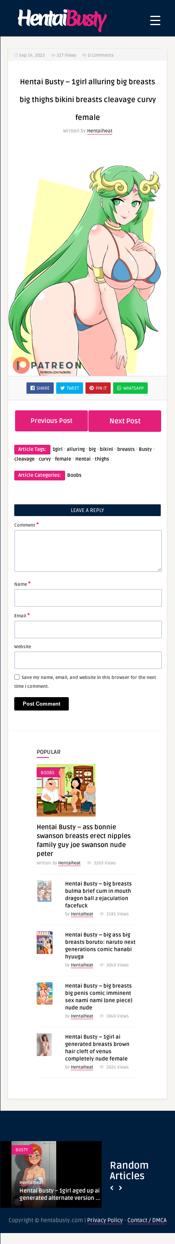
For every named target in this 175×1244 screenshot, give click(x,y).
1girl (57, 449)
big (92, 449)
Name (22, 583)
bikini (106, 449)
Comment (26, 524)
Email (22, 615)
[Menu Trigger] (155, 20)
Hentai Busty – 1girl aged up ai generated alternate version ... (48, 1194)
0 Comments (101, 55)
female (63, 459)
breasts (126, 449)
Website (22, 646)
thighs (102, 459)
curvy (45, 459)
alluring (76, 449)
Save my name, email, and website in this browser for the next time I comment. (85, 682)
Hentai (83, 459)
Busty (145, 449)
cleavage (24, 459)
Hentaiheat (99, 131)
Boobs (74, 475)
